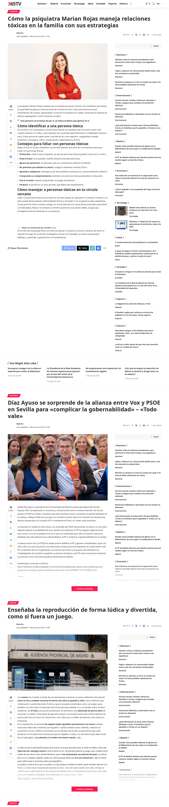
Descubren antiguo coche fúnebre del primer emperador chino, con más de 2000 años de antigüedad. (134, 333)
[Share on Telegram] (11, 139)
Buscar (156, 46)
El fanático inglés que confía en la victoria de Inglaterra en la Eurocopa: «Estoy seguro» (134, 313)
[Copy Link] (140, 35)
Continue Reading (84, 588)
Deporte (118, 307)
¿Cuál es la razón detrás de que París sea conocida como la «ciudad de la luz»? (136, 345)
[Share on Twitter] (136, 35)
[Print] (144, 35)
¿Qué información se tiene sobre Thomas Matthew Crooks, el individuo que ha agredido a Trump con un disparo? (137, 128)
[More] (147, 35)
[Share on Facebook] (132, 35)
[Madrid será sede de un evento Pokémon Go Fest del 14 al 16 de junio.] (121, 211)
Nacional (118, 66)
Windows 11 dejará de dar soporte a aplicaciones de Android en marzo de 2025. (145, 224)
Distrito (19, 33)
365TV (14, 4)
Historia (118, 339)
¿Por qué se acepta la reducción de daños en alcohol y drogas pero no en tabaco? (141, 371)
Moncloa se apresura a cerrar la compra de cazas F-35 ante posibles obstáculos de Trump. (137, 678)
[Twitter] (149, 3)
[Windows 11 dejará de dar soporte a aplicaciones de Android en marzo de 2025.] (121, 224)
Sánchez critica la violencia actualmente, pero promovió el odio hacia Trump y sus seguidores (136, 653)
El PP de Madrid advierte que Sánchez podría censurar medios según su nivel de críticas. (138, 158)
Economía (119, 184)
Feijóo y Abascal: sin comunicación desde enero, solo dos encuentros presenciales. (136, 665)
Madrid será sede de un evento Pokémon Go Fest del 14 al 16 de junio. (143, 210)
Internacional (120, 109)
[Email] (11, 145)
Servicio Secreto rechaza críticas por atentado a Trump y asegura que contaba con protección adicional (135, 103)
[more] (131, 3)
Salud (117, 246)
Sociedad (14, 11)
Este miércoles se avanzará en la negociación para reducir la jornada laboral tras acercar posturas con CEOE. (137, 178)
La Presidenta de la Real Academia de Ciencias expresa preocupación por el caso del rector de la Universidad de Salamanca (136, 285)
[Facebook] (146, 3)
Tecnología (133, 216)
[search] (153, 4)
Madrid (118, 152)
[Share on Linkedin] (11, 133)
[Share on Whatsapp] (11, 127)
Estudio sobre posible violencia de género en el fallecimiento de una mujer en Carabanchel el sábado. (138, 147)
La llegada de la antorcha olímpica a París (132, 304)
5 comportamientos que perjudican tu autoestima (136, 242)
